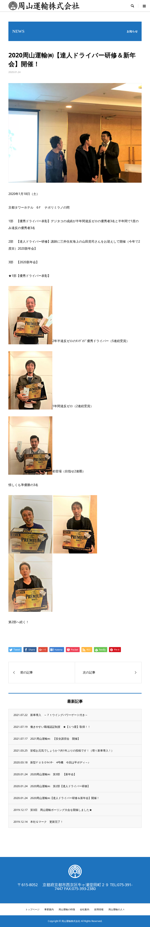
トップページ (32, 909)
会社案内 (84, 909)
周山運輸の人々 (116, 909)
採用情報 (99, 909)
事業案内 (49, 909)
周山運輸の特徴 (67, 909)
